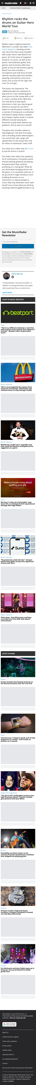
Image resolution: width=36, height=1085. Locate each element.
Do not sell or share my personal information (17, 1068)
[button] (2, 3)
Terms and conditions (9, 1041)
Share (7, 38)
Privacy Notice (28, 254)
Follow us (19, 38)
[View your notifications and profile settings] (21, 3)
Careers (5, 1063)
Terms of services (26, 252)
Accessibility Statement (10, 1059)
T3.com (30, 148)
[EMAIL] (13, 277)
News (4, 32)
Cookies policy (7, 1050)
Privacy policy (6, 1046)
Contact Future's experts (10, 1037)
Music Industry (6, 13)
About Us (5, 1032)
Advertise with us (8, 1054)
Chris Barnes (14, 31)
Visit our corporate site (18, 1018)
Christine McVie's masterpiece (20, 8)
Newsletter (30, 38)
